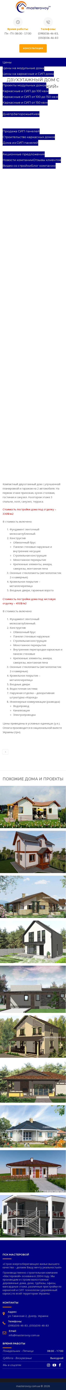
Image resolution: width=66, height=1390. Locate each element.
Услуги (8, 125)
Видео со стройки (17, 165)
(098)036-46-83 (18, 1325)
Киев (35, 114)
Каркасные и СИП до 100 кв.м (26, 91)
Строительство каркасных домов (29, 137)
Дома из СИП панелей (20, 142)
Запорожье (23, 114)
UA (5, 171)
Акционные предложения (24, 154)
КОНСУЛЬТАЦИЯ (33, 48)
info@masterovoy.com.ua (24, 1335)
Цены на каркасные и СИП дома (28, 74)
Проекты (10, 79)
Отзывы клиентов (47, 160)
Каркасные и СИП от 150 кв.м (25, 102)
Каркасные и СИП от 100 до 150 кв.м (30, 97)
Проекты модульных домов (24, 85)
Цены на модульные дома (23, 68)
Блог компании (43, 165)
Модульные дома (16, 119)
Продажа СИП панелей (21, 131)
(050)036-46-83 (39, 1325)
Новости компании (18, 160)
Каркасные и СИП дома (21, 108)
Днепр (8, 114)
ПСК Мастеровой (16, 148)
